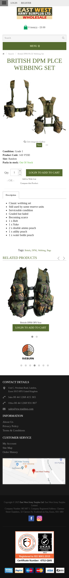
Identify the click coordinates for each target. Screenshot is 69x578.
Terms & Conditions (14, 430)
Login (14, 3)
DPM (34, 250)
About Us (8, 422)
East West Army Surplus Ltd (32, 502)
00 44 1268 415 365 (24, 397)
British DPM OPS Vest (30, 322)
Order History (10, 452)
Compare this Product (29, 183)
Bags (49, 250)
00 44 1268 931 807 (25, 403)
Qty (6, 172)
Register (26, 3)
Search (11, 54)
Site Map (7, 447)
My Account (9, 443)
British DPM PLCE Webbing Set (31, 54)
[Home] (3, 54)
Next (39, 145)
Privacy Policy (11, 426)
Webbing (41, 250)
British (27, 250)
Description (11, 195)
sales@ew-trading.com (20, 408)
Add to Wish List (29, 179)
